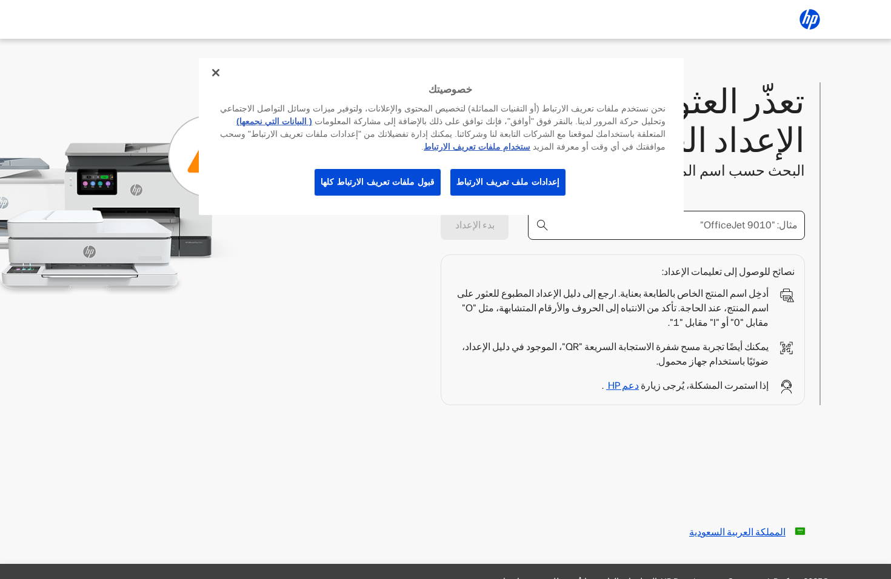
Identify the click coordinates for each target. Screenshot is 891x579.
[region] (441, 136)
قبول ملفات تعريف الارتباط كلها (378, 182)
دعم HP (622, 385)
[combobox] (666, 225)
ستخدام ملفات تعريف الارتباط (477, 146)
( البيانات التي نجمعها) (274, 121)
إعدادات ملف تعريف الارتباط (507, 182)
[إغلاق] (215, 72)
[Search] (542, 225)
